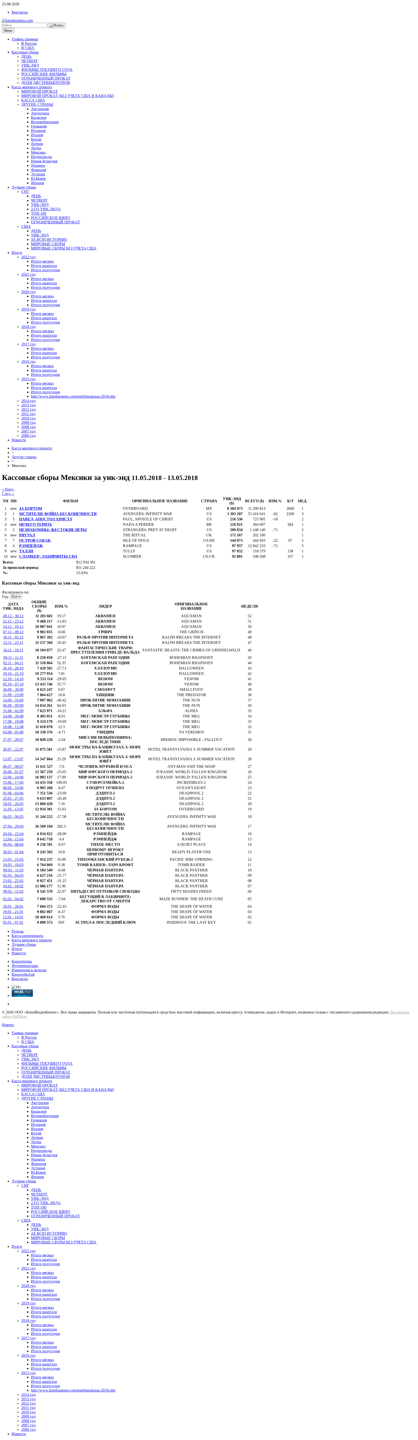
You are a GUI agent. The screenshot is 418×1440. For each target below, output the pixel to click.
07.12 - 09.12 (13, 632)
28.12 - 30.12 (13, 616)
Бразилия (38, 117)
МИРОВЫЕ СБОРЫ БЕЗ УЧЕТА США (64, 248)
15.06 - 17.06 (13, 782)
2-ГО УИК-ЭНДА (46, 209)
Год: (5, 596)
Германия (39, 126)
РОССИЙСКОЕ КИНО (50, 218)
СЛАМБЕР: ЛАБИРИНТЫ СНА (48, 556)
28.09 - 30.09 (13, 689)
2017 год (28, 344)
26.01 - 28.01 (13, 906)
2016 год (28, 361)
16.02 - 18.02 (13, 886)
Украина (38, 165)
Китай (36, 139)
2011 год (28, 414)
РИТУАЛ (27, 535)
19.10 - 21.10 (13, 673)
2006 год (28, 436)
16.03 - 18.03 (13, 865)
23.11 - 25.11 (13, 642)
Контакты (20, 12)
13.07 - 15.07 (13, 759)
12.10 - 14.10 (13, 679)
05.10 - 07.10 (13, 684)
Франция (38, 170)
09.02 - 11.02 (13, 891)
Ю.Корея (38, 178)
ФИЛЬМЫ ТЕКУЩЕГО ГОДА (47, 70)
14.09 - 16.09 (13, 700)
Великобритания (45, 122)
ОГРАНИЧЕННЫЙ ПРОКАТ (45, 78)
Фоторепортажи (25, 966)
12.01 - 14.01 (13, 917)
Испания (38, 131)
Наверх (8, 1025)
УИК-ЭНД (30, 65)
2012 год (28, 409)
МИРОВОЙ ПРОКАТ (39, 91)
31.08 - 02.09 (13, 711)
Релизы (18, 931)
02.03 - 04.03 (13, 875)
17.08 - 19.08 (13, 721)
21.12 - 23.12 (13, 621)
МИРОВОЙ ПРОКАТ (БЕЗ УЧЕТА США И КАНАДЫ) (67, 96)
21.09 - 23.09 (13, 695)
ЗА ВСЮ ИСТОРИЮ (49, 239)
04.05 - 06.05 (13, 817)
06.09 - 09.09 (13, 705)
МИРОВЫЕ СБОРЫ (48, 244)
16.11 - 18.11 (13, 650)
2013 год (28, 405)
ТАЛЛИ (26, 551)
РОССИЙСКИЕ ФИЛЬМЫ (44, 74)
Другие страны (24, 457)
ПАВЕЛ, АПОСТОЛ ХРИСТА (45, 519)
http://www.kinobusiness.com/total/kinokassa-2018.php (73, 396)
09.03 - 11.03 (13, 870)
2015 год (28, 379)
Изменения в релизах (29, 970)
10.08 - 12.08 (13, 727)
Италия (37, 135)
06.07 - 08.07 (13, 766)
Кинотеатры (22, 961)
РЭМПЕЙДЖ (31, 546)
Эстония (38, 174)
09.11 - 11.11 (13, 657)
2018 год (28, 327)
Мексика (38, 152)
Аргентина (40, 113)
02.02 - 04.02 (13, 899)
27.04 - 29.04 (13, 826)
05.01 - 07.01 (13, 922)
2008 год (28, 427)
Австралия (40, 109)
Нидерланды (41, 157)
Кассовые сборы (25, 52)
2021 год (28, 274)
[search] (57, 25)
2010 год (28, 418)
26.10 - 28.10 (13, 668)
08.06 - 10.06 (13, 788)
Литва (36, 148)
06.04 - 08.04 (13, 844)
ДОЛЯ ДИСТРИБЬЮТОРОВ (45, 83)
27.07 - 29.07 (13, 740)
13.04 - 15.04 (13, 839)
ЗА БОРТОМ (30, 508)
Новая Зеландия (44, 161)
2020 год (28, 292)
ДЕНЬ (26, 56)
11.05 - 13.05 (13, 809)
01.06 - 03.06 (13, 793)
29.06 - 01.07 (13, 772)
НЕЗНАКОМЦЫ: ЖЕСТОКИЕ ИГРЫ (53, 530)
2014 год (28, 401)
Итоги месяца (42, 261)
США (26, 226)
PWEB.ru (19, 1016)
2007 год (28, 431)
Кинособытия (23, 974)
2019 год (28, 309)
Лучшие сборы (24, 187)
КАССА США (33, 100)
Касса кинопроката (27, 936)
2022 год (28, 257)
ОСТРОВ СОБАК (35, 540)
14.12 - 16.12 (13, 627)
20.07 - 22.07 (13, 749)
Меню (8, 30)
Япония (37, 183)
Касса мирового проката (32, 87)
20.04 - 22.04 (13, 834)
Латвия (37, 144)
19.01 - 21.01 (13, 912)
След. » (8, 494)
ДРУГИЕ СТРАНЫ (37, 104)
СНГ (25, 192)
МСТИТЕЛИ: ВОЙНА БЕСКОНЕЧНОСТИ (58, 514)
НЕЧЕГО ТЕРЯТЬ (35, 524)
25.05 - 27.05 (13, 798)
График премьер (25, 39)
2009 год (28, 422)
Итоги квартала (44, 266)
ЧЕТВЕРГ (29, 61)
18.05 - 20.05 (13, 804)
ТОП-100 (38, 213)
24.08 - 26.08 (13, 716)
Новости (19, 440)
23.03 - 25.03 (13, 859)
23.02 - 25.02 (13, 881)
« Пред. (8, 489)
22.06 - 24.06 (13, 777)
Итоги (17, 253)
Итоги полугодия (45, 270)
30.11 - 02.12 (13, 637)
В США (27, 48)
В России (29, 43)
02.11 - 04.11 (13, 663)
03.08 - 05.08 (13, 732)
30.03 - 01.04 (13, 852)
